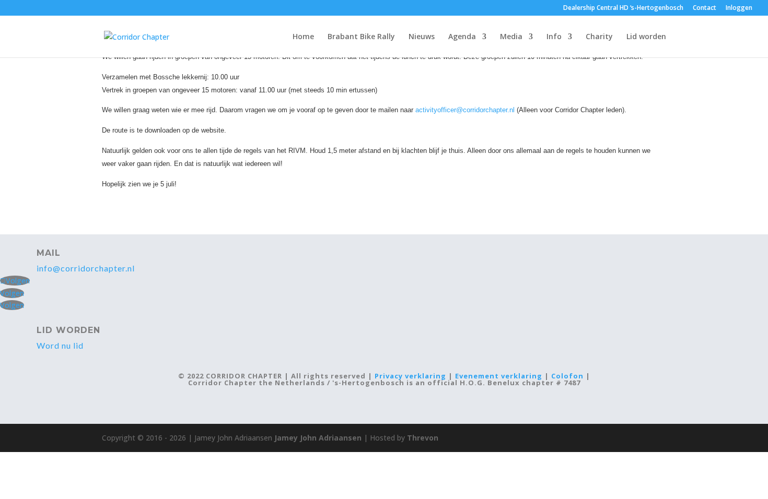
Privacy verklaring (410, 376)
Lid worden (646, 37)
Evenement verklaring (498, 376)
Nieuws (422, 37)
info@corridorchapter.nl (86, 268)
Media (511, 37)
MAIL (49, 253)
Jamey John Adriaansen (318, 438)
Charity (599, 37)
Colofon (567, 376)
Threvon (422, 438)
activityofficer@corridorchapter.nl (465, 110)
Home (303, 37)
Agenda (462, 37)
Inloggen (739, 8)
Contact (704, 8)
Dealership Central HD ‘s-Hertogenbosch (623, 8)
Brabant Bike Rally (361, 37)
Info (554, 37)
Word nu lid (60, 345)
